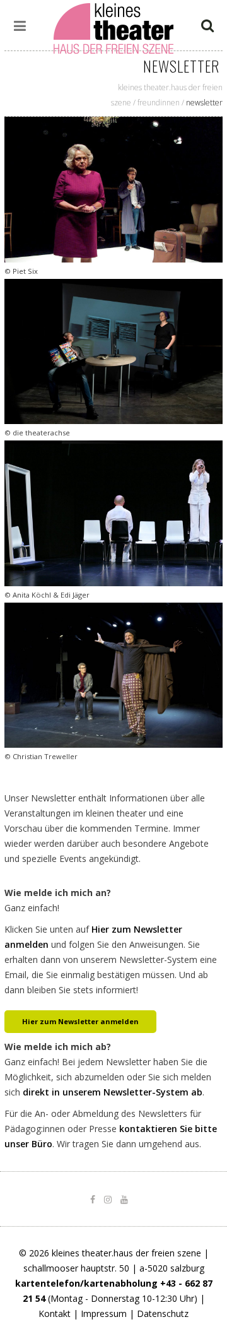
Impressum (104, 1313)
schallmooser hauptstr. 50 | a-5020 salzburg (113, 1268)
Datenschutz (163, 1313)
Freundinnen (158, 102)
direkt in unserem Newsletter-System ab (112, 1092)
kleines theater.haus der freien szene (126, 1253)
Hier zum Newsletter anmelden (80, 1021)
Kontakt (54, 1313)
